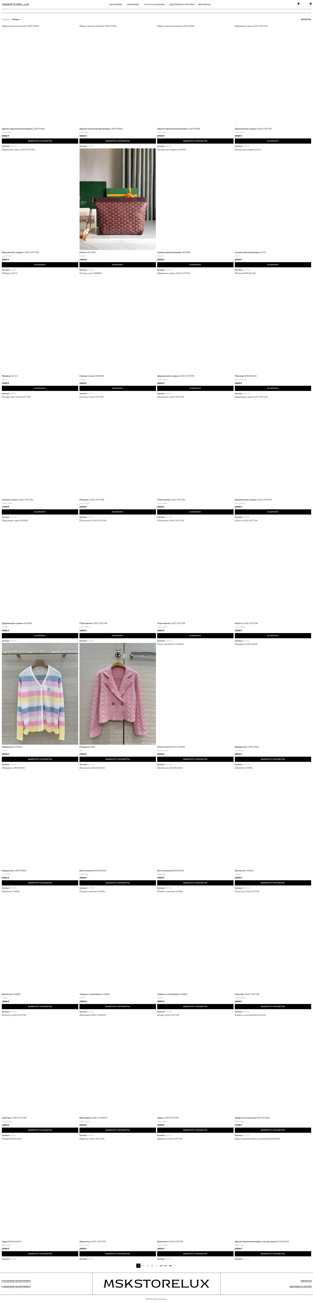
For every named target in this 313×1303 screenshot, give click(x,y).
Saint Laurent (84, 1121)
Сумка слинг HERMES (91, 376)
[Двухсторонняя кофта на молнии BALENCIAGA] (273, 1188)
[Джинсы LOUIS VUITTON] (117, 1188)
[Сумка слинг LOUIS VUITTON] (40, 446)
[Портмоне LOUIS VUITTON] (195, 446)
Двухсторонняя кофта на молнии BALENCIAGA (262, 1242)
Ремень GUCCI (10, 376)
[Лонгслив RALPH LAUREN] (195, 694)
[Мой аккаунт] (304, 4)
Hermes (82, 380)
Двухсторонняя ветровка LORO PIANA (23, 129)
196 (161, 1266)
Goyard (82, 256)
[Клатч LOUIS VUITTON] (273, 570)
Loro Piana (6, 132)
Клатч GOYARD (87, 252)
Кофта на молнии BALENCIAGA (252, 1118)
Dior (81, 750)
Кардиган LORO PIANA (247, 747)
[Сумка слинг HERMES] (117, 323)
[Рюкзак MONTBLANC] (273, 323)
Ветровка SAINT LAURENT (93, 1118)
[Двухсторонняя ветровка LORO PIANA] (40, 75)
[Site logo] (16, 4)
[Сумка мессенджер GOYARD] (195, 199)
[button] (273, 141)
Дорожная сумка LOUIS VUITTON (253, 129)
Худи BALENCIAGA (11, 1242)
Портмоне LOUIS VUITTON (171, 500)
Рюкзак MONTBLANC (246, 376)
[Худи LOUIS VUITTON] (195, 1064)
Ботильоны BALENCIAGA (92, 871)
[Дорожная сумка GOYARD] (40, 570)
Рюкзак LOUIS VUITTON (91, 500)
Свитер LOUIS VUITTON (247, 994)
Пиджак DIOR (87, 747)
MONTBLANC (240, 380)
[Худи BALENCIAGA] (40, 1188)
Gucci (237, 256)
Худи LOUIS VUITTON (168, 1118)
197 (165, 1266)
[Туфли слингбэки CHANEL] (117, 941)
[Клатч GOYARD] (117, 199)
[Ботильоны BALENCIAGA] (117, 817)
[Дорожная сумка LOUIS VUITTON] (273, 75)
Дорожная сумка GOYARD (17, 623)
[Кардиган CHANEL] (40, 694)
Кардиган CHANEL (12, 747)
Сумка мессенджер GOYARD (173, 252)
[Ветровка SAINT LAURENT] (117, 1064)
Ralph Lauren (162, 750)
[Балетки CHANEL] (273, 817)
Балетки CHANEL (244, 871)
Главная (5, 19)
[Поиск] (292, 4)
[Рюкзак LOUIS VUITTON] (117, 446)
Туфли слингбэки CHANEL (94, 994)
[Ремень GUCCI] (40, 323)
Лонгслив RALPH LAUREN (171, 747)
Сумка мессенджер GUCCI (250, 252)
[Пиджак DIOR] (117, 694)
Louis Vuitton (240, 132)
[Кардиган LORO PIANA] (273, 694)
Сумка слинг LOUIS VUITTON (17, 500)
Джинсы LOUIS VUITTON (92, 1242)
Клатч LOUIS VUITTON (246, 623)
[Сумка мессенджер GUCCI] (273, 199)
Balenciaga (83, 874)
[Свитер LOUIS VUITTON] (273, 941)
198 (170, 1266)
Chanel (5, 750)
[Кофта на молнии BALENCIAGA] (273, 1064)
